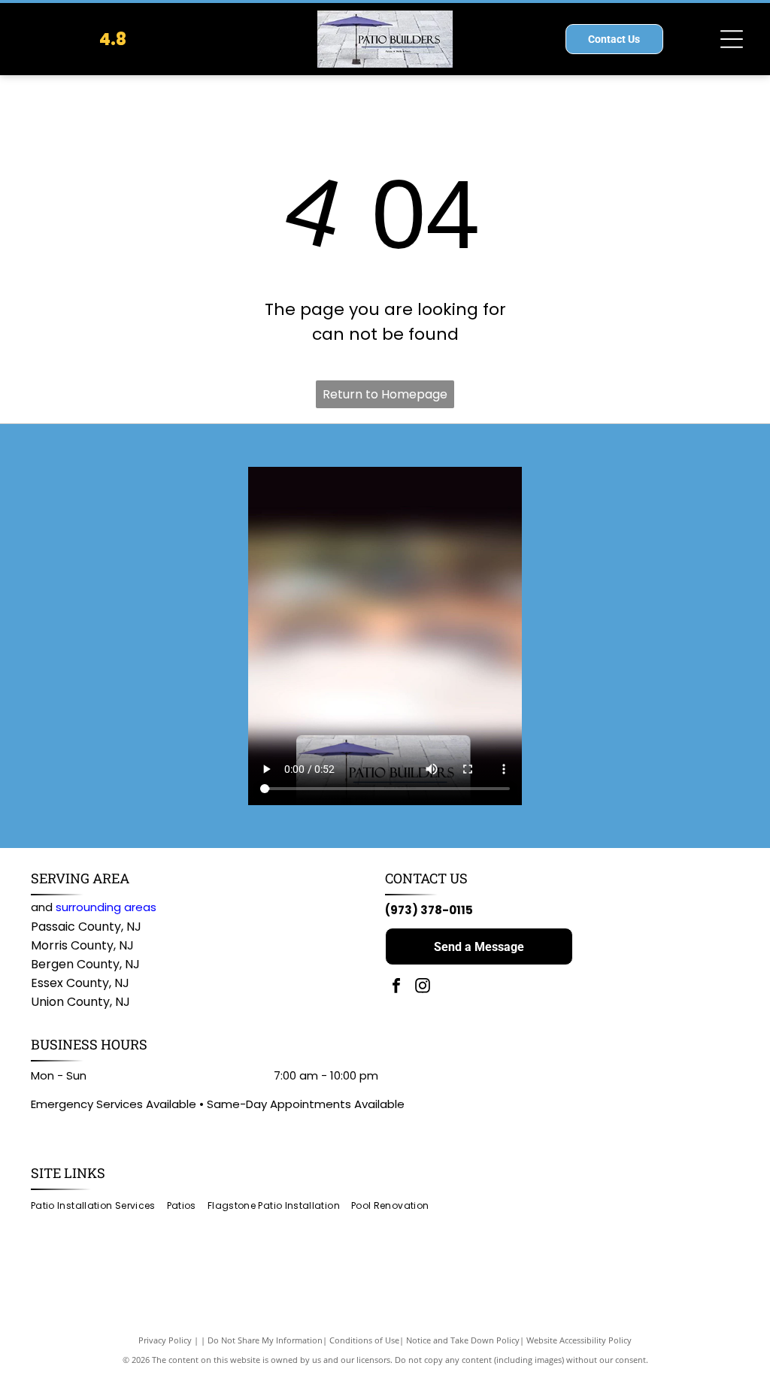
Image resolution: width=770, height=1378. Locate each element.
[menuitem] (99, 1206)
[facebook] (396, 987)
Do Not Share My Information (265, 1340)
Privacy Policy (165, 1340)
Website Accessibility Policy (579, 1340)
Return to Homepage (385, 394)
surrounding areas (106, 907)
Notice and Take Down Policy (463, 1340)
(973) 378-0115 (429, 910)
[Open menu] (731, 39)
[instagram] (422, 987)
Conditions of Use (364, 1340)
